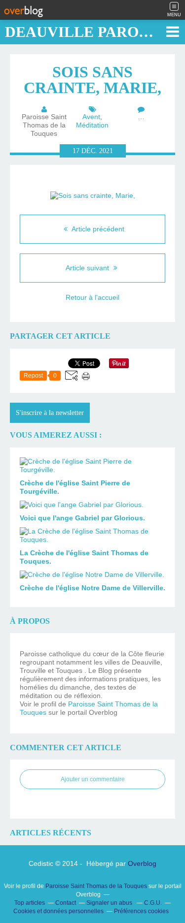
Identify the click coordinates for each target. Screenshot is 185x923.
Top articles (29, 902)
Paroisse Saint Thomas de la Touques (96, 886)
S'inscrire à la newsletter (50, 412)
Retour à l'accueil (92, 297)
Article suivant (88, 268)
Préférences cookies (141, 911)
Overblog (142, 863)
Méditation (92, 125)
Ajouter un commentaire (93, 779)
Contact (65, 902)
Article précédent (97, 229)
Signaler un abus (110, 902)
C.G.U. (153, 902)
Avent (91, 117)
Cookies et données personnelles (58, 911)
